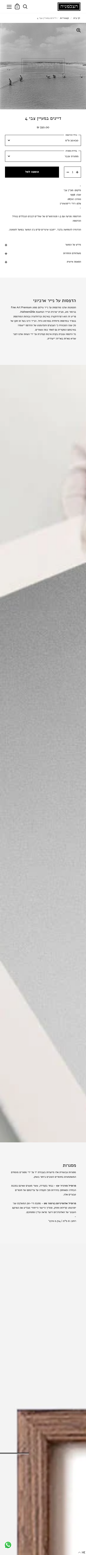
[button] (81, 1552)
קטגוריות (64, 18)
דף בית (76, 18)
